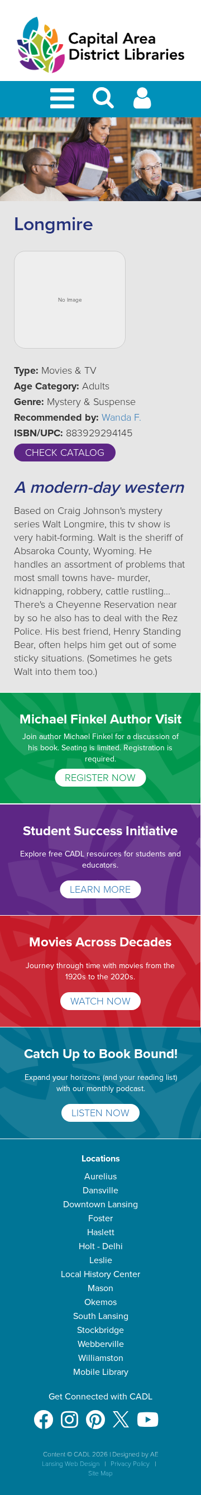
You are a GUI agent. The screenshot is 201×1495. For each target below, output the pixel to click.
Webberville (101, 1344)
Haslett (100, 1232)
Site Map (100, 1473)
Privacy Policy (130, 1464)
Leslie (100, 1260)
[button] (103, 102)
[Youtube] (148, 1414)
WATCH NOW (100, 1001)
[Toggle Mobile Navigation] (64, 99)
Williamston (100, 1358)
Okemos (100, 1302)
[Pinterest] (95, 1414)
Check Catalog (64, 452)
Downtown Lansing (100, 1204)
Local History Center (100, 1274)
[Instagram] (69, 1414)
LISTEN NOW (100, 1113)
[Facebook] (43, 1414)
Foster (100, 1218)
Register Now (100, 778)
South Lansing (100, 1316)
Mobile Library (100, 1372)
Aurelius (100, 1176)
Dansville (100, 1190)
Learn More (100, 889)
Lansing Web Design (70, 1464)
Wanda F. (121, 417)
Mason (100, 1288)
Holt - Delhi (101, 1246)
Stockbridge (100, 1330)
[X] (121, 1414)
